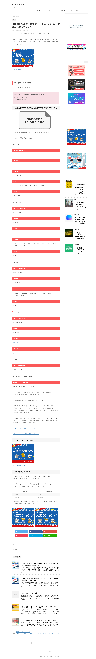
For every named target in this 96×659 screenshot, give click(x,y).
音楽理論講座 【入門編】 (29, 593)
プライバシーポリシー (75, 10)
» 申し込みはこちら (19, 465)
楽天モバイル (17, 70)
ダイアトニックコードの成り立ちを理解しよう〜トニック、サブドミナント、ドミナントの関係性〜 (40, 607)
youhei (21, 550)
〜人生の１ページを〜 (48, 651)
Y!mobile (16, 343)
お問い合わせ (51, 10)
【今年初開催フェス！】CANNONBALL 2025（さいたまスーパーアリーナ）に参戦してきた (80, 189)
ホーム (14, 10)
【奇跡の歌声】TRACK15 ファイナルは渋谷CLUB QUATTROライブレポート (80, 206)
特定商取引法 (63, 10)
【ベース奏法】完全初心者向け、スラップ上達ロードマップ (39, 620)
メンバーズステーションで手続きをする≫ (26, 428)
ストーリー (26, 10)
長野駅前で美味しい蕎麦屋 (23, 632)
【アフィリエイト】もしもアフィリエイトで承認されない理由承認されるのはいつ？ (37, 633)
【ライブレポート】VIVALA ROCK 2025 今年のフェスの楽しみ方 (80, 236)
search (86, 61)
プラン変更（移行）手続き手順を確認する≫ (26, 434)
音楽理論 (39, 10)
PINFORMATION (17, 4)
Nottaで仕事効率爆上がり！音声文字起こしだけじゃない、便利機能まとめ (80, 221)
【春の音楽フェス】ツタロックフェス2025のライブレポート (80, 250)
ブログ (16, 544)
